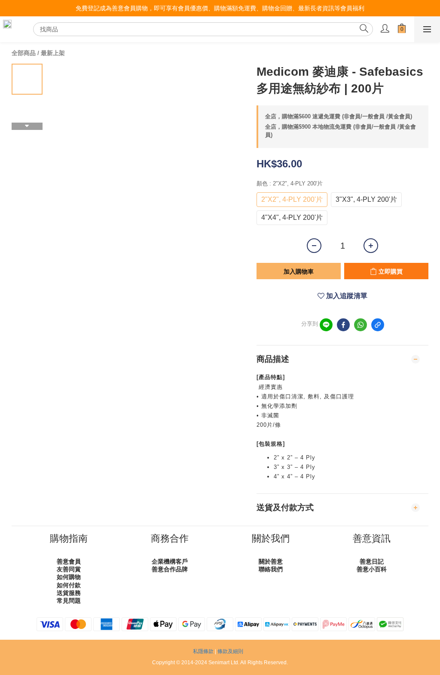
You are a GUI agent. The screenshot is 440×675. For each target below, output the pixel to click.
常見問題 (69, 600)
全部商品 (24, 52)
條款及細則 (230, 651)
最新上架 (53, 52)
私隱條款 (203, 651)
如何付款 (69, 585)
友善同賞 (69, 569)
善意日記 (372, 561)
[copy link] (377, 324)
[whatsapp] (360, 324)
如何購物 (69, 576)
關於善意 (271, 561)
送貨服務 (69, 592)
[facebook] (343, 324)
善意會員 (69, 561)
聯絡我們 (271, 569)
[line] (326, 324)
